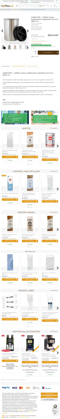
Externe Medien (17, 415)
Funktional (14, 417)
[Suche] (41, 6)
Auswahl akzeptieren (49, 399)
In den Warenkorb (47, 52)
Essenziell (7, 415)
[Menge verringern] (36, 54)
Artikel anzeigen (9, 157)
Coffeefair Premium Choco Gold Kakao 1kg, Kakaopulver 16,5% (49, 235)
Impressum (21, 410)
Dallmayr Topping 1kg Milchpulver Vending (9, 273)
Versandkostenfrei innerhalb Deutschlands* (43, 1)
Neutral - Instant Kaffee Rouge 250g (49, 273)
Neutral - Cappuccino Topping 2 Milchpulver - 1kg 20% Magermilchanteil (49, 195)
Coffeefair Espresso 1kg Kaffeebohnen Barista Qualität (29, 151)
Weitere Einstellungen (23, 417)
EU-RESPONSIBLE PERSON (18, 66)
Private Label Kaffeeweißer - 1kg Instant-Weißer (29, 313)
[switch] (55, 413)
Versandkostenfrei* (37, 43)
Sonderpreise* (36, 2)
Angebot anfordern (32, 66)
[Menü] (58, 404)
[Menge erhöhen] (36, 52)
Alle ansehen (54, 128)
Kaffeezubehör (15, 9)
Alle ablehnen (49, 396)
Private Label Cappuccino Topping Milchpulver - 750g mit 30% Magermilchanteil (50, 314)
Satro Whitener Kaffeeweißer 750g (10, 193)
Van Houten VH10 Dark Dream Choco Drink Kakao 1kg (29, 235)
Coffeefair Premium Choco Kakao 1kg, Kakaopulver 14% (9, 235)
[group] (30, 140)
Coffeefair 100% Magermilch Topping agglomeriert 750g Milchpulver (28, 195)
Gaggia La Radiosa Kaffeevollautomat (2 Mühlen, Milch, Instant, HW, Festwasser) (29, 355)
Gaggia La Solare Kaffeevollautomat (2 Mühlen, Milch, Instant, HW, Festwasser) (49, 355)
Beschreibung (5, 66)
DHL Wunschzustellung (30, 415)
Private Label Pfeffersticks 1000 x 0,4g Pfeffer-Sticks (9, 313)
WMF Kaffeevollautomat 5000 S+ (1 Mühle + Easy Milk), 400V (10, 354)
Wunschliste (35, 56)
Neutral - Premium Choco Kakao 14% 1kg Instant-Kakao (29, 273)
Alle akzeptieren (49, 393)
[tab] (5, 66)
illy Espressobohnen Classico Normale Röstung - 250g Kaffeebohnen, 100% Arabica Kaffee (48, 152)
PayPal (6, 417)
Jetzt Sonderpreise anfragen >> (39, 41)
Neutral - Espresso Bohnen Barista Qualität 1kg (10, 151)
